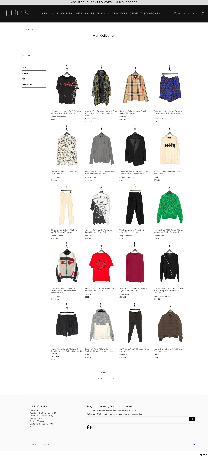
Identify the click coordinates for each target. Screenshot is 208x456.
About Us (34, 410)
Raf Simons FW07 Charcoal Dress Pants (134, 350)
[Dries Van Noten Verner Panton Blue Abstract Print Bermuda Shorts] (169, 87)
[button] (203, 454)
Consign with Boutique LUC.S (43, 413)
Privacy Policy (36, 418)
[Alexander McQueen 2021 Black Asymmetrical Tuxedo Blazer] (135, 147)
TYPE (24, 67)
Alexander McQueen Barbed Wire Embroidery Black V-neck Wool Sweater (169, 290)
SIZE (23, 79)
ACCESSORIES (117, 13)
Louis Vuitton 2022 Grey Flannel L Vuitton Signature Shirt (100, 172)
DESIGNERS (27, 84)
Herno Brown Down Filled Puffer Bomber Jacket (168, 350)
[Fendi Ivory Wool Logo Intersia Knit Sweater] (169, 147)
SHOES (89, 13)
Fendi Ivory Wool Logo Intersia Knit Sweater (167, 172)
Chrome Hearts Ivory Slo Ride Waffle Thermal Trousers (64, 231)
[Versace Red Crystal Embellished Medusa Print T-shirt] (101, 264)
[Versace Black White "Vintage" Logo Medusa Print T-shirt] (101, 206)
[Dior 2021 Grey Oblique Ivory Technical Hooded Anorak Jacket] (101, 325)
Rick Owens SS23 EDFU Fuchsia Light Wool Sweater (133, 289)
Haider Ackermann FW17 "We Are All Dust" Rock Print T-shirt (66, 112)
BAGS (101, 13)
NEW (44, 13)
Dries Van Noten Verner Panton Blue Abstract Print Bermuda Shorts (168, 113)
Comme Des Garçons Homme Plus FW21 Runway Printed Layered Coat (101, 113)
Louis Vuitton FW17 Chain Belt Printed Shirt (64, 172)
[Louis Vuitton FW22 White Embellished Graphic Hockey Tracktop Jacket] (66, 264)
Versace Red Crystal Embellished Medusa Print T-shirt (99, 289)
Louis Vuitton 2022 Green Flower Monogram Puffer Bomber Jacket (169, 231)
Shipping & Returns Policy (41, 416)
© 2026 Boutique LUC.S (40, 444)
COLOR (25, 73)
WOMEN (67, 13)
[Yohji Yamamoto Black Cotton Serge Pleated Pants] (135, 206)
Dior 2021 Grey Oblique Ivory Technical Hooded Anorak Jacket (99, 350)
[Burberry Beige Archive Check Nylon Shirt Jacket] (135, 87)
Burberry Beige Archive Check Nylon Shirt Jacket (132, 112)
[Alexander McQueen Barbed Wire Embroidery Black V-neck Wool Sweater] (169, 264)
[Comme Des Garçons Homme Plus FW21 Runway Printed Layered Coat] (101, 87)
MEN (78, 13)
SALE (54, 13)
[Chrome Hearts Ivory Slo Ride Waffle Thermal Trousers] (66, 206)
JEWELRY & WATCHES (145, 13)
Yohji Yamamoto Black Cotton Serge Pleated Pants (132, 231)
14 (106, 378)
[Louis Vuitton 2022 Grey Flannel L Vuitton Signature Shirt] (101, 147)
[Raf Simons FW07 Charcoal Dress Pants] (135, 325)
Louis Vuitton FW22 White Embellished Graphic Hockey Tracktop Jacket (64, 290)
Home (23, 30)
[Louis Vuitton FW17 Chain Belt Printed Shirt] (66, 147)
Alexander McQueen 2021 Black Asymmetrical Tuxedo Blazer (133, 172)
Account (183, 13)
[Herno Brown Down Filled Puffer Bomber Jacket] (169, 325)
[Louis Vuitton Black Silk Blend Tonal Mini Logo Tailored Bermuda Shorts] (66, 325)
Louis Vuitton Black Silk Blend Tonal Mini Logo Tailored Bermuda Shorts (66, 351)
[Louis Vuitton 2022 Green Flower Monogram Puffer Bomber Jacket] (169, 206)
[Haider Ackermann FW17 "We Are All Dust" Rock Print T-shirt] (66, 87)
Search (33, 426)
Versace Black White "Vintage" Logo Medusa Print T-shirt (98, 231)
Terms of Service (37, 421)
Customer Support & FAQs (42, 424)
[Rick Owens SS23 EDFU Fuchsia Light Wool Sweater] (135, 264)
